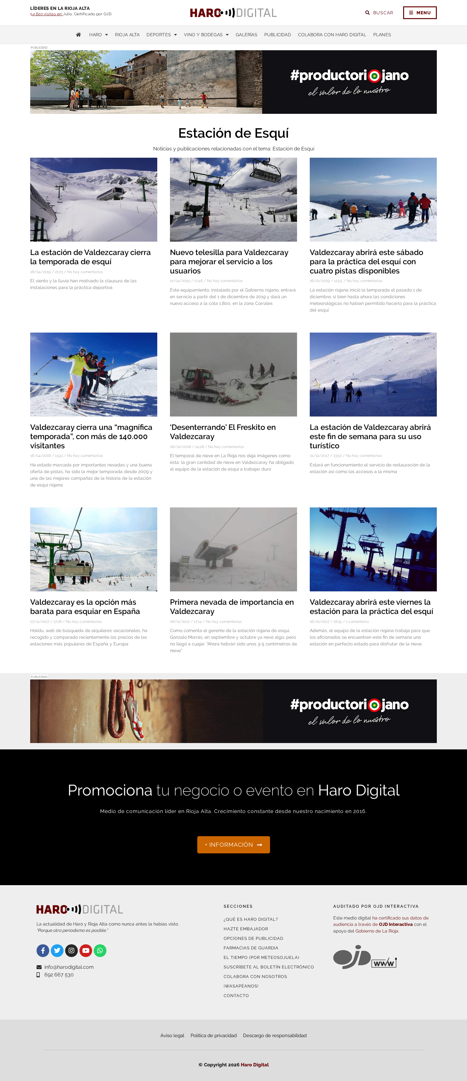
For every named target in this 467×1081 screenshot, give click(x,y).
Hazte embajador (246, 928)
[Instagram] (71, 950)
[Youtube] (85, 950)
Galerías (246, 34)
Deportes (158, 34)
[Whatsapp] (100, 950)
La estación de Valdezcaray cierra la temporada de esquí (90, 257)
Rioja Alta (127, 34)
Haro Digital (255, 1065)
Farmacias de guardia (251, 948)
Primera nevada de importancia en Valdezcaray (232, 606)
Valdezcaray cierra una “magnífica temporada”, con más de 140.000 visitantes (91, 436)
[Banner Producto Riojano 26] (233, 739)
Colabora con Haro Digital (332, 34)
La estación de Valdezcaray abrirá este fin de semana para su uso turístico (370, 436)
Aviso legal (172, 1035)
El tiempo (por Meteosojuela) (261, 957)
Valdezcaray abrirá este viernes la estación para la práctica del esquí (371, 606)
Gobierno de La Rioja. (377, 930)
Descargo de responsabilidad (275, 1035)
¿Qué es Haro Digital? (251, 919)
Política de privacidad (214, 1035)
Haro (95, 34)
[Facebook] (43, 950)
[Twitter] (57, 950)
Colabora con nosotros (255, 976)
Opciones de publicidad (253, 938)
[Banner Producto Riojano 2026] (233, 110)
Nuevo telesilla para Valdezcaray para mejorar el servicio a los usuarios (229, 261)
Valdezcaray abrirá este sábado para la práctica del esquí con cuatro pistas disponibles (366, 261)
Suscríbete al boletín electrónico (269, 967)
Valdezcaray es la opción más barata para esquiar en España (85, 606)
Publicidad (277, 34)
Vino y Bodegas (203, 34)
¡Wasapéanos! (241, 986)
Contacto (236, 995)
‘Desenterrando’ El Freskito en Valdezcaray (223, 432)
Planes (382, 34)
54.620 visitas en (46, 14)
